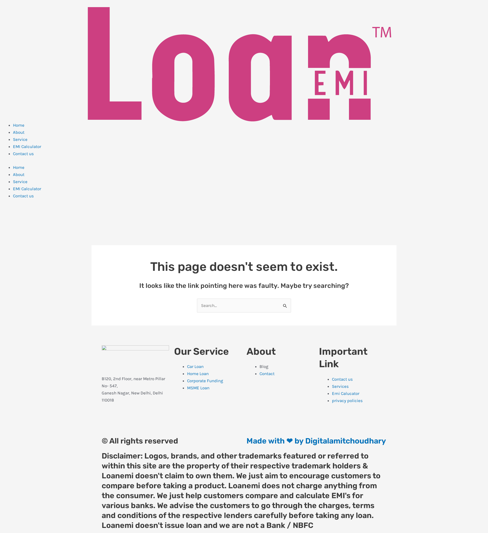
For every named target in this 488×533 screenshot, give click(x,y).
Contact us (23, 153)
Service (20, 139)
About (18, 132)
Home (18, 125)
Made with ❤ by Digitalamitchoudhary (316, 441)
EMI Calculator (27, 146)
